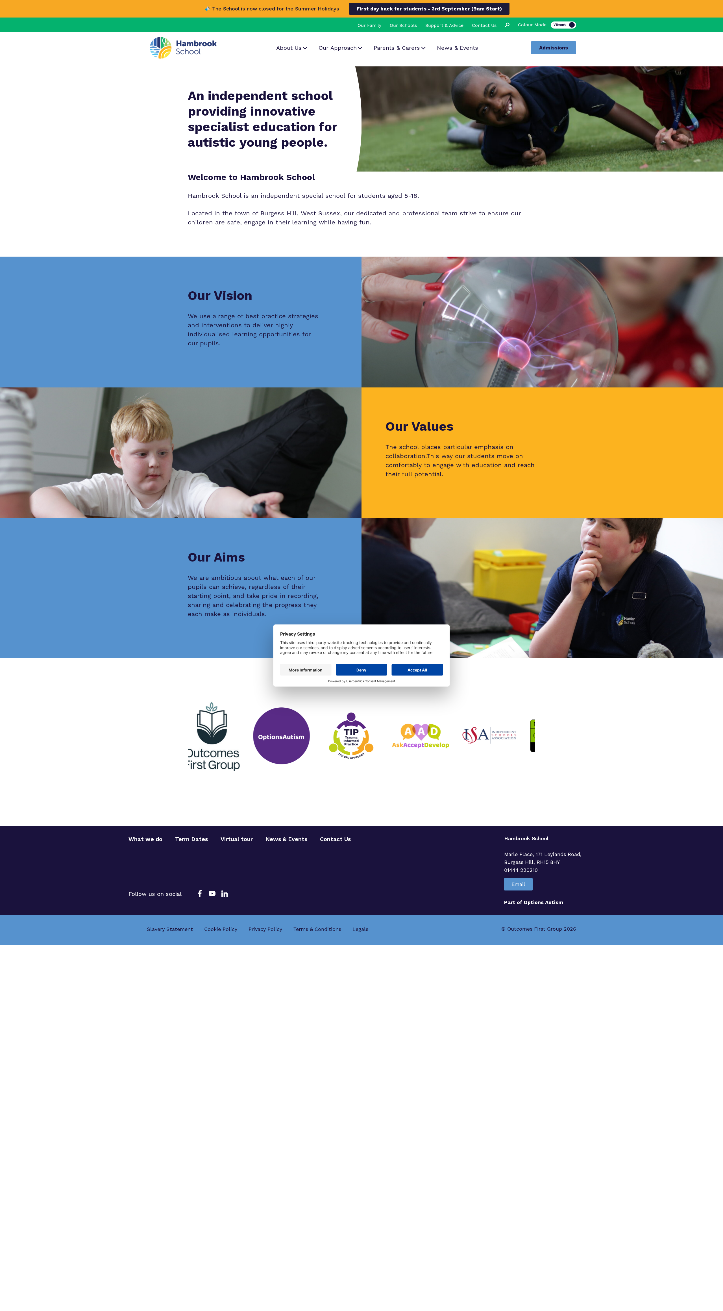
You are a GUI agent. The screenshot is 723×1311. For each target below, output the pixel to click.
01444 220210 (521, 870)
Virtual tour (237, 839)
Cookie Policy (220, 929)
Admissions (553, 48)
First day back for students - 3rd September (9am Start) (429, 9)
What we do (145, 839)
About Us (289, 48)
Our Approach (338, 48)
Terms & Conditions (317, 929)
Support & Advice (444, 25)
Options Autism (543, 902)
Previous (183, 736)
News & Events (457, 48)
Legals (360, 929)
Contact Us (484, 25)
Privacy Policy (265, 929)
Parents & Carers (397, 48)
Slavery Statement (170, 929)
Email (518, 884)
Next (539, 736)
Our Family (369, 25)
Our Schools (403, 25)
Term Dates (191, 839)
